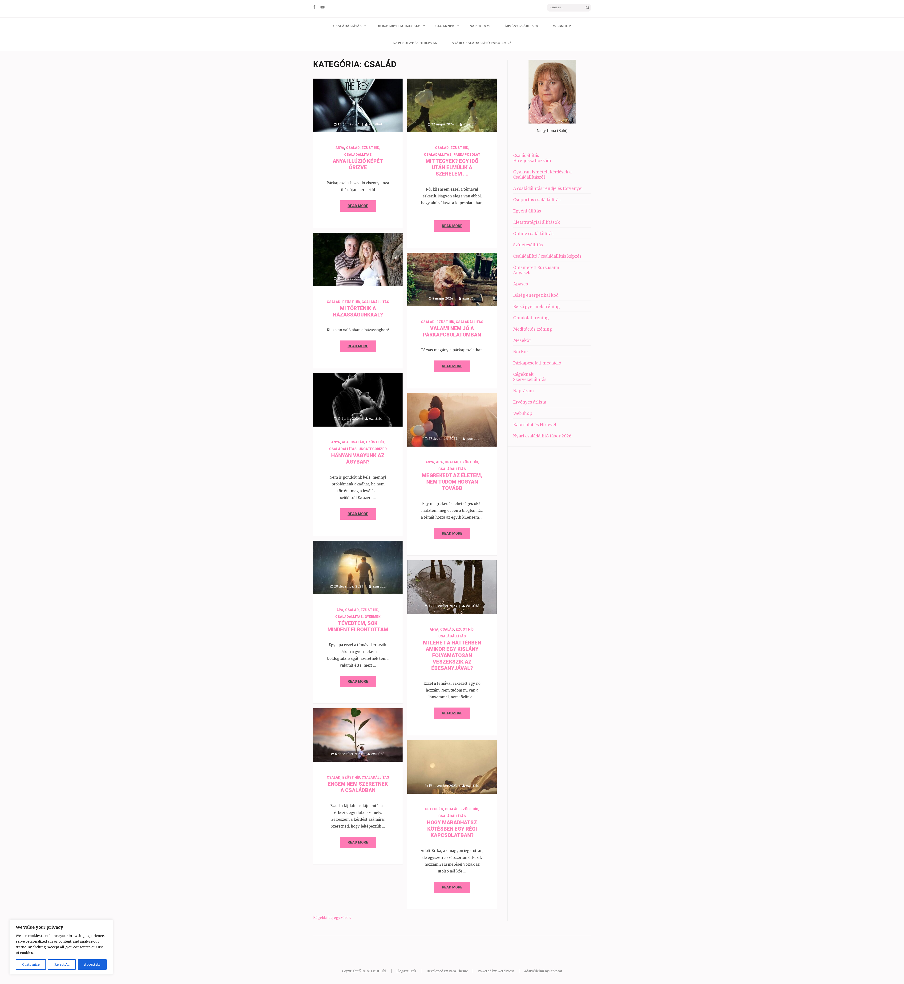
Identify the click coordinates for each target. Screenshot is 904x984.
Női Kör (520, 351)
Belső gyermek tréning (536, 306)
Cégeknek (445, 26)
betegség (434, 809)
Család (353, 148)
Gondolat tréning (531, 317)
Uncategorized (373, 449)
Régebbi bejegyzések (332, 917)
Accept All (92, 964)
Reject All (61, 964)
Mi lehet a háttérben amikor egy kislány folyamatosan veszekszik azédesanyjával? (452, 655)
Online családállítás (533, 233)
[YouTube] (322, 7)
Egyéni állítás (527, 211)
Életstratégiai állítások (536, 222)
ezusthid (375, 124)
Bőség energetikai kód (535, 295)
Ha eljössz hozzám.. (533, 160)
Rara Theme (458, 971)
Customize (31, 964)
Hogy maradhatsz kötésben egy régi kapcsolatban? (452, 829)
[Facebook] (314, 7)
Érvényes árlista (521, 26)
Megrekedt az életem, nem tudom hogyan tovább (452, 481)
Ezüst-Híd (378, 971)
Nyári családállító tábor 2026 (482, 43)
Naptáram (479, 26)
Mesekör (522, 340)
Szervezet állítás (529, 379)
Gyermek (372, 617)
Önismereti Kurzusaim (398, 26)
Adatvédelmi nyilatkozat (543, 971)
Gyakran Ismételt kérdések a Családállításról (542, 174)
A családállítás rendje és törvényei (548, 188)
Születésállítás (528, 245)
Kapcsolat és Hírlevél (414, 43)
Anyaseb (521, 272)
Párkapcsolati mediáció (537, 363)
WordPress (505, 971)
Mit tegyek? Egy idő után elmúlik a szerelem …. (452, 167)
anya (339, 148)
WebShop (562, 26)
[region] (61, 947)
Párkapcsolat (466, 154)
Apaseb (520, 284)
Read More (358, 206)
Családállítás (347, 26)
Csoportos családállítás (537, 199)
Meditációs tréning (532, 329)
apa (345, 442)
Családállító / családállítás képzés (547, 256)
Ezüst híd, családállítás (365, 302)
